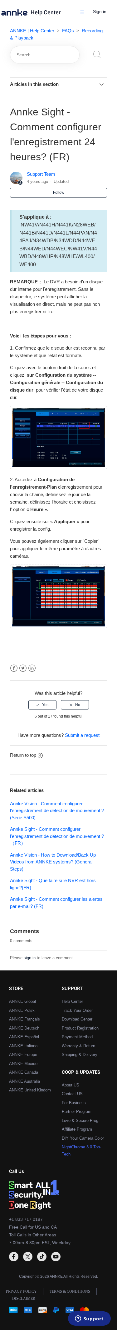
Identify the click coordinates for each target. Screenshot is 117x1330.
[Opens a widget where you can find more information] (89, 1319)
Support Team (41, 174)
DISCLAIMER (23, 1298)
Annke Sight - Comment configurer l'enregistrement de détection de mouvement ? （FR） (57, 836)
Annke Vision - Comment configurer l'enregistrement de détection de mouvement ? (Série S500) (57, 810)
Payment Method (77, 1037)
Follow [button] (58, 192)
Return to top (23, 755)
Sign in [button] (99, 11)
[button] (82, 11)
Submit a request (82, 735)
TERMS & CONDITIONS (70, 1291)
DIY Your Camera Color (83, 1138)
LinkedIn (32, 668)
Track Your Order (77, 1010)
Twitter (23, 668)
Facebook (14, 668)
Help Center (46, 12)
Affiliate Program (77, 1129)
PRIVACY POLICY (21, 1291)
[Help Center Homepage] (16, 14)
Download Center (77, 1019)
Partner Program (76, 1111)
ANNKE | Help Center (32, 30)
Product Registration (80, 1028)
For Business (74, 1102)
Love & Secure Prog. (81, 1120)
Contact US (72, 1093)
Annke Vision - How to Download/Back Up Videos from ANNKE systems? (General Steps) (53, 862)
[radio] (42, 704)
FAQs (68, 30)
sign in (30, 958)
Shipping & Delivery (79, 1054)
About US (70, 1085)
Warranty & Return (78, 1046)
